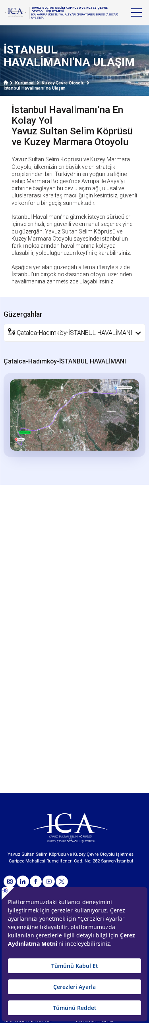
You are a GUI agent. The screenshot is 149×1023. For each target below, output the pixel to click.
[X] (62, 882)
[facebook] (36, 882)
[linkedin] (23, 882)
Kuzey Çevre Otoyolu (63, 83)
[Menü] (136, 12)
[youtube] (49, 882)
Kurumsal (25, 83)
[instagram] (10, 882)
